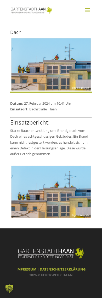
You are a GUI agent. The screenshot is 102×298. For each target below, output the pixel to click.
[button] (9, 288)
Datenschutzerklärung (63, 269)
